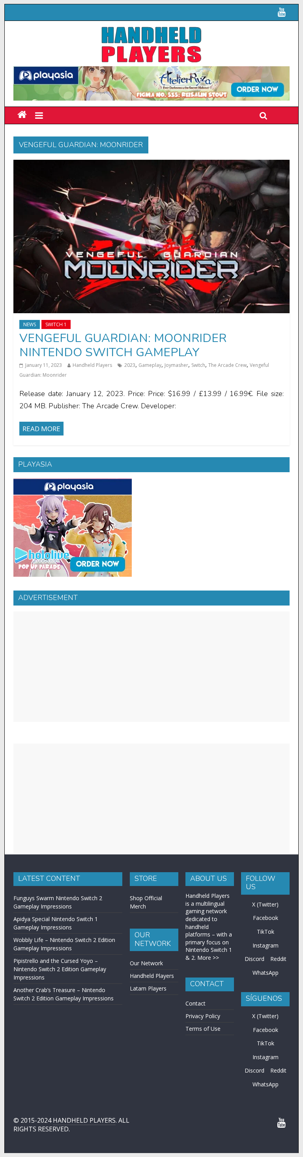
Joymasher (176, 365)
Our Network (146, 963)
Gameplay (149, 365)
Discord (254, 959)
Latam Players (148, 988)
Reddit (278, 959)
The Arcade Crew (227, 365)
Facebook (265, 917)
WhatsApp (265, 972)
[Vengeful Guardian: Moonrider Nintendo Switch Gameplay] (151, 164)
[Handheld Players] (21, 115)
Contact (195, 1003)
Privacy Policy (202, 1016)
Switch (198, 365)
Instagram (265, 945)
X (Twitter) (265, 904)
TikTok (265, 931)
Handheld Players (92, 365)
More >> (208, 957)
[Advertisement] (151, 666)
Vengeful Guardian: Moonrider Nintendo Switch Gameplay (122, 345)
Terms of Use (203, 1028)
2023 (129, 365)
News (29, 324)
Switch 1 (56, 324)
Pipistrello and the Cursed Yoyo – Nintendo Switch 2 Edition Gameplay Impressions (59, 969)
